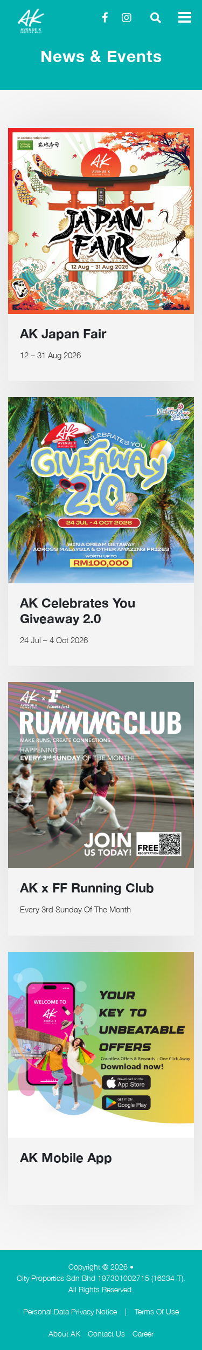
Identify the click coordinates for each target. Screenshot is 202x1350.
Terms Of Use (157, 1311)
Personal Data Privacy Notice (70, 1311)
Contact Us (106, 1333)
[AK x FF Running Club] (101, 775)
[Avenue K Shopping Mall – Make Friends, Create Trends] (45, 20)
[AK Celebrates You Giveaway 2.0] (101, 490)
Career (143, 1333)
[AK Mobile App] (101, 1045)
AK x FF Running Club (87, 887)
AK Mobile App (66, 1157)
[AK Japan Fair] (101, 221)
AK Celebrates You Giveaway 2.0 (77, 610)
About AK (64, 1333)
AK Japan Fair (63, 333)
